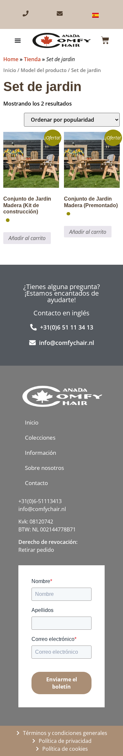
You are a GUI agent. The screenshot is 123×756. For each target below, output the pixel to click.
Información (40, 452)
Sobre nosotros (44, 468)
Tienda (32, 59)
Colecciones (40, 437)
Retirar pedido (36, 549)
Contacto (36, 483)
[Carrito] (105, 40)
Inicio (9, 70)
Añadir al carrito (27, 238)
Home (10, 59)
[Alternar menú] (17, 40)
